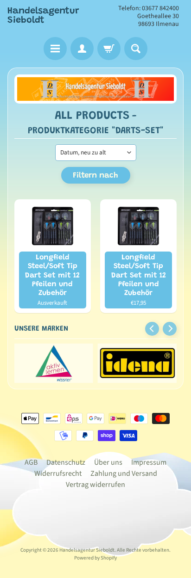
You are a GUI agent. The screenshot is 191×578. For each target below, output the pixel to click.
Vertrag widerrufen (95, 485)
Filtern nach (95, 176)
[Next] (170, 329)
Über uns (108, 462)
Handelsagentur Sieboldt (43, 15)
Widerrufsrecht (58, 473)
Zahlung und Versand (123, 473)
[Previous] (152, 329)
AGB (31, 462)
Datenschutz (65, 462)
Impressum (148, 462)
